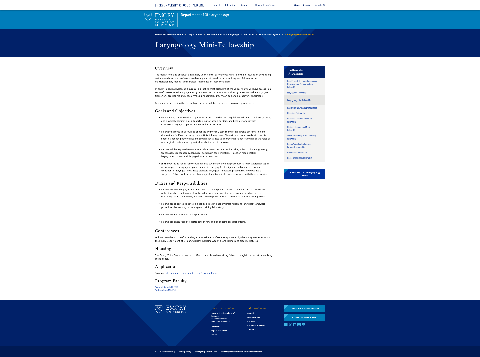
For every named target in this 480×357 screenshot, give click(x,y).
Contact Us (215, 326)
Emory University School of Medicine (179, 5)
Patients (251, 321)
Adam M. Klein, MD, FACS (166, 287)
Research (245, 5)
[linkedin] (295, 326)
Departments (195, 34)
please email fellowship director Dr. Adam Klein (191, 273)
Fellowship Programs (269, 34)
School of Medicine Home (170, 34)
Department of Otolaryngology (223, 34)
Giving (297, 5)
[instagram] (299, 326)
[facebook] (286, 326)
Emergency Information (206, 351)
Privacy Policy (185, 351)
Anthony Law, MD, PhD (165, 290)
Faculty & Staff (254, 317)
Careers (214, 335)
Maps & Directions (218, 331)
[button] (304, 72)
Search (318, 5)
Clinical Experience (265, 5)
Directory (307, 5)
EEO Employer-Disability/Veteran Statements (241, 351)
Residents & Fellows (256, 325)
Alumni (250, 313)
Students (251, 329)
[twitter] (290, 326)
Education (230, 5)
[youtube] (303, 326)
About (217, 5)
